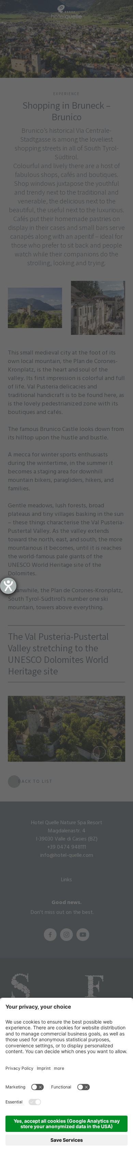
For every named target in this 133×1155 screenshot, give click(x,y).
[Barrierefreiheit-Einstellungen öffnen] (8, 586)
